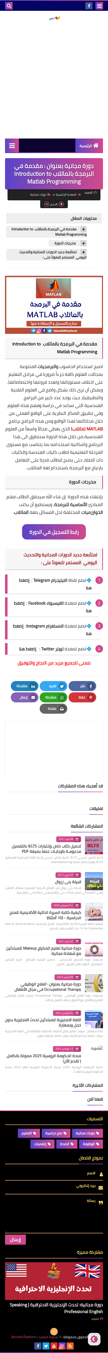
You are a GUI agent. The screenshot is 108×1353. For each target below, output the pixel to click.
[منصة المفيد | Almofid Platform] (54, 18)
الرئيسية (86, 146)
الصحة (64, 1144)
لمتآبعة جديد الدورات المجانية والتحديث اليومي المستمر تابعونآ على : (53, 254)
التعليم (27, 1133)
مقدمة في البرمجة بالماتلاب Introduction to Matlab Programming (49, 232)
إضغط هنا (27, 649)
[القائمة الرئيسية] (12, 145)
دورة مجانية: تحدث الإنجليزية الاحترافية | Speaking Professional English (56, 1308)
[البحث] (9, 6)
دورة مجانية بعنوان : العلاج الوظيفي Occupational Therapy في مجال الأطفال (48, 986)
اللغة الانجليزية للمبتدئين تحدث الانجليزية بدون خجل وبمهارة (43, 1022)
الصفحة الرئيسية (66, 194)
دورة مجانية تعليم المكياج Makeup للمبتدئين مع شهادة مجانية (43, 950)
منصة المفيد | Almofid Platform (34, 1337)
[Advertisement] (54, 79)
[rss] (70, 1345)
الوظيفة (89, 1144)
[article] (54, 737)
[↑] (54, 1331)
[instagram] (62, 1345)
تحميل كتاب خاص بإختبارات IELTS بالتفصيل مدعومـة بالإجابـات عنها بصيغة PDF (46, 848)
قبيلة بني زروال (68, 881)
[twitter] (45, 1345)
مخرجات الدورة (65, 243)
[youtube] (54, 1345)
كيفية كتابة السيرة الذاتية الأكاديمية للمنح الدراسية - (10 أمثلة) (45, 915)
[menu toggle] (99, 6)
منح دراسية (53, 1133)
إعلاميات (40, 1144)
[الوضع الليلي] (94, 1339)
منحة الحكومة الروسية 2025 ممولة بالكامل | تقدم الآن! (44, 1058)
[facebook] (88, 5)
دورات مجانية (38, 194)
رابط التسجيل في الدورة (54, 532)
